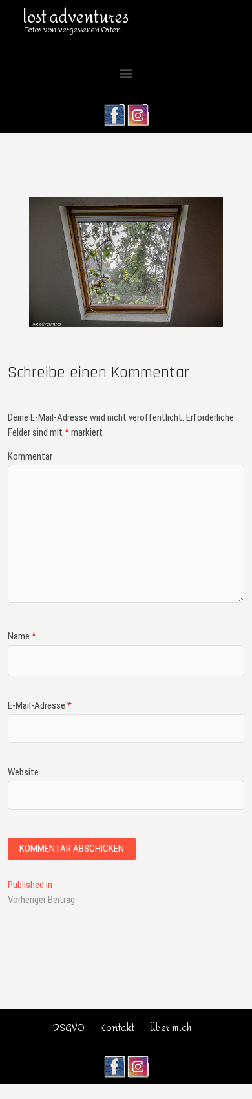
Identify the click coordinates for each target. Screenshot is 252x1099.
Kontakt (117, 1028)
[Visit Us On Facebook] (114, 111)
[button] (126, 73)
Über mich (171, 1028)
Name (22, 636)
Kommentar (30, 456)
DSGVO (69, 1028)
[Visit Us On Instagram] (137, 111)
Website (23, 772)
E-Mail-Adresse (40, 705)
